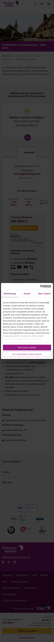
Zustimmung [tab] (10, 293)
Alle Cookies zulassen (27, 347)
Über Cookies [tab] (44, 293)
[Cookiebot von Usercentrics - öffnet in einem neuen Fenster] (40, 286)
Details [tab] (27, 293)
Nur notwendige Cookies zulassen (27, 354)
